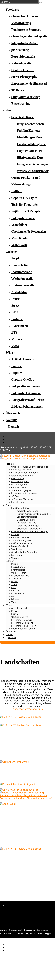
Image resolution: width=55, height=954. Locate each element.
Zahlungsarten (42, 930)
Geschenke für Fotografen (28, 231)
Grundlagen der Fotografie (29, 36)
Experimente (19, 325)
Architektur (19, 292)
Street (15, 305)
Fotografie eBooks (23, 218)
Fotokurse (12, 9)
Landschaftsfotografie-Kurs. (27, 709)
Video (15, 346)
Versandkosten (5, 933)
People (15, 258)
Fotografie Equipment (26, 393)
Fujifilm (16, 373)
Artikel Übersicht (22, 359)
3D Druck (17, 90)
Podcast (16, 366)
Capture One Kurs (29, 151)
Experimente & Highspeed (29, 83)
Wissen (10, 352)
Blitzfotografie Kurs (30, 157)
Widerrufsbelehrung (21, 933)
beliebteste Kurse (22, 117)
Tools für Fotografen (24, 204)
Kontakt (11, 420)
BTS (14, 332)
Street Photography (24, 77)
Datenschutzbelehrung (39, 933)
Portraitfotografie (23, 56)
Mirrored (17, 339)
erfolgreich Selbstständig (33, 171)
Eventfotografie (21, 272)
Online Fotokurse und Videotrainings (29, 531)
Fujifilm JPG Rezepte (25, 211)
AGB (51, 933)
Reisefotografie (21, 63)
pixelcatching (20, 50)
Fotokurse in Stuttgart (25, 29)
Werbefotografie (22, 278)
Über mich (13, 413)
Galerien (11, 251)
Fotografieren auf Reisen (27, 400)
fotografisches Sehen (24, 43)
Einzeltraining (20, 103)
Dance (15, 299)
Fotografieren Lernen (25, 386)
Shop (9, 110)
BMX (15, 312)
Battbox (16, 191)
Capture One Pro (22, 70)
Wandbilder (19, 225)
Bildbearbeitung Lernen (27, 406)
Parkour (17, 319)
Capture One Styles (24, 198)
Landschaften (20, 265)
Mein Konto (19, 238)
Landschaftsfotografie (31, 144)
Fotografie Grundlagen (32, 164)
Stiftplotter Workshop (25, 97)
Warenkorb (19, 245)
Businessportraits (22, 285)
